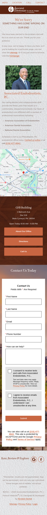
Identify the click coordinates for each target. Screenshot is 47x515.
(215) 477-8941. (13, 143)
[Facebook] (41, 459)
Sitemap (13, 504)
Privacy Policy (19, 386)
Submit (23, 418)
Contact (40, 3)
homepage (14, 56)
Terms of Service (26, 439)
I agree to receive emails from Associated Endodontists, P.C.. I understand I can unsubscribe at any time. (25, 400)
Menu (5, 3)
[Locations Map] (23, 173)
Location (17, 3)
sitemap (13, 53)
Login (35, 504)
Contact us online (32, 140)
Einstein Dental (25, 499)
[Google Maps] (34, 459)
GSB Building (23, 207)
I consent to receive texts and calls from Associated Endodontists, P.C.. (26, 378)
